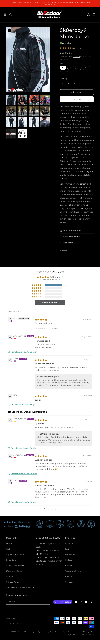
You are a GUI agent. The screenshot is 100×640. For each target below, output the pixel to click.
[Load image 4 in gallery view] (45, 100)
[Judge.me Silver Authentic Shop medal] (71, 524)
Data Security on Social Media (20, 587)
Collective (69, 560)
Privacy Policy (12, 582)
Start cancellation (14, 571)
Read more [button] (40, 497)
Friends (68, 576)
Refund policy (48, 632)
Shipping (76, 56)
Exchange (69, 565)
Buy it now (76, 99)
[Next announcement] (95, 3)
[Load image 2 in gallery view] (22, 100)
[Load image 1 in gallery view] (11, 100)
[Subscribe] (47, 602)
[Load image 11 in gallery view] (34, 122)
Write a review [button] (50, 302)
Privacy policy (60, 632)
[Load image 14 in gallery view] (22, 133)
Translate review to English (24, 352)
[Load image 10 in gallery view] (22, 122)
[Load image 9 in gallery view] (11, 122)
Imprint (9, 576)
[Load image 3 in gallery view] (34, 100)
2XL (64, 73)
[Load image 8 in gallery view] (45, 111)
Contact (69, 582)
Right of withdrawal (15, 565)
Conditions (11, 560)
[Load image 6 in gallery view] (22, 111)
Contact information (86, 634)
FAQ (8, 549)
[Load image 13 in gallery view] (11, 133)
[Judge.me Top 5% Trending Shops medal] (91, 524)
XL (86, 68)
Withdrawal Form (73, 571)
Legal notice (72, 634)
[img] (41, 319)
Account (69, 543)
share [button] (64, 250)
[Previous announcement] (4, 3)
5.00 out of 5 (56, 277)
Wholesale (70, 554)
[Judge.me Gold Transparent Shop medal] (60, 524)
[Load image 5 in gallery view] (11, 111)
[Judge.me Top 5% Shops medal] (81, 524)
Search (9, 543)
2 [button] (48, 509)
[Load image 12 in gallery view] (45, 122)
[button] (5, 14)
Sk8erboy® (21, 632)
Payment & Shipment (16, 554)
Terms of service (74, 632)
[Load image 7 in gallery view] (34, 111)
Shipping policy (88, 632)
